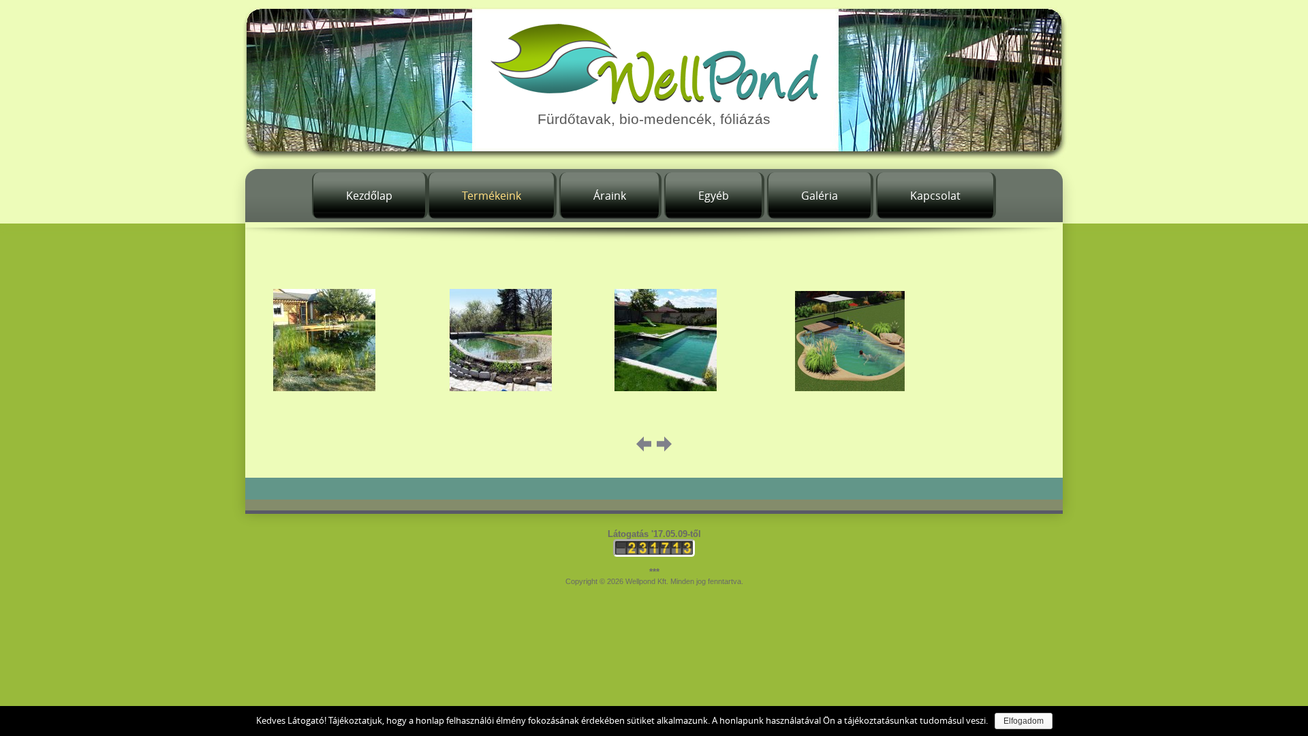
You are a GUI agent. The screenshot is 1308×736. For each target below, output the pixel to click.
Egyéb (713, 195)
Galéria (819, 195)
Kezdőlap (369, 195)
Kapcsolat (935, 195)
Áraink (609, 195)
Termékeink (491, 195)
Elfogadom (1023, 721)
